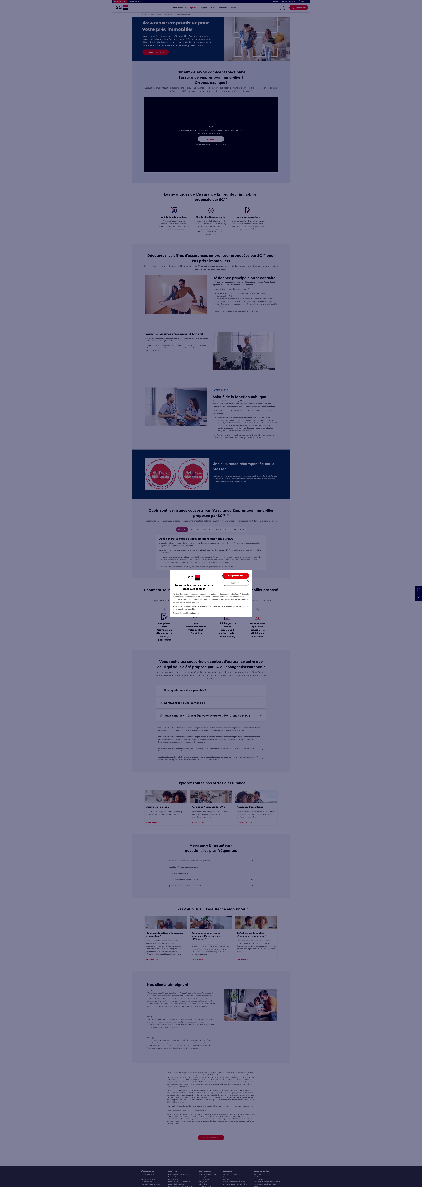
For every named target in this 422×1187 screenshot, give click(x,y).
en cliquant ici (189, 609)
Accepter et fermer (235, 576)
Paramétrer (235, 583)
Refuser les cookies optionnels (186, 613)
